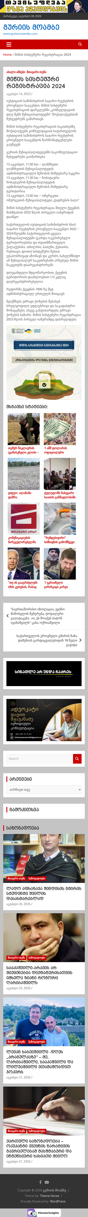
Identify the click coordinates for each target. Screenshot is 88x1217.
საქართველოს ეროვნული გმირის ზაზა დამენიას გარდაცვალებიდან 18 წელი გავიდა (46, 640)
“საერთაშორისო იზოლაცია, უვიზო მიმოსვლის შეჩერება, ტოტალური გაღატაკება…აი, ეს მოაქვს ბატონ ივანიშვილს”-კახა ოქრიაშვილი (38, 616)
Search (77, 759)
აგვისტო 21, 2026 (18, 1077)
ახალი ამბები (15, 72)
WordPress (58, 1201)
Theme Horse (49, 1196)
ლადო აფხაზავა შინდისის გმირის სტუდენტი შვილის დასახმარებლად (43, 893)
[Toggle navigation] (9, 44)
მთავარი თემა (36, 72)
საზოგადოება (22, 828)
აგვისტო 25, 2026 (18, 988)
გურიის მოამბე (31, 27)
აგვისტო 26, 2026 (18, 904)
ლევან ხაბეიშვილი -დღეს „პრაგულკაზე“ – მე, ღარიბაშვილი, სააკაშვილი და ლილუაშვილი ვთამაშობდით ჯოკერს (39, 1062)
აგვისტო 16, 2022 (18, 94)
